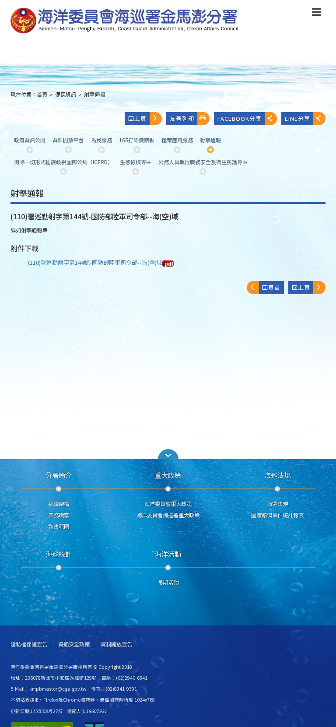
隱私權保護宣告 (28, 644)
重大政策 (168, 475)
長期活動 (168, 583)
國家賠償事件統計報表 (277, 515)
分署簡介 (59, 475)
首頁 (42, 94)
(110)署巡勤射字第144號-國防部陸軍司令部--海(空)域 (95, 262)
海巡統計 (59, 553)
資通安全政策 (74, 644)
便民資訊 (65, 94)
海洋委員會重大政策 (168, 504)
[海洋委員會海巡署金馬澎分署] (124, 20)
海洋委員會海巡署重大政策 (168, 515)
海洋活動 (168, 553)
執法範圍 (58, 526)
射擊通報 (94, 94)
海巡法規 (277, 475)
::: (5, 98)
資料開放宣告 (116, 644)
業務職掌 (58, 515)
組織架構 (58, 504)
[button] (316, 14)
